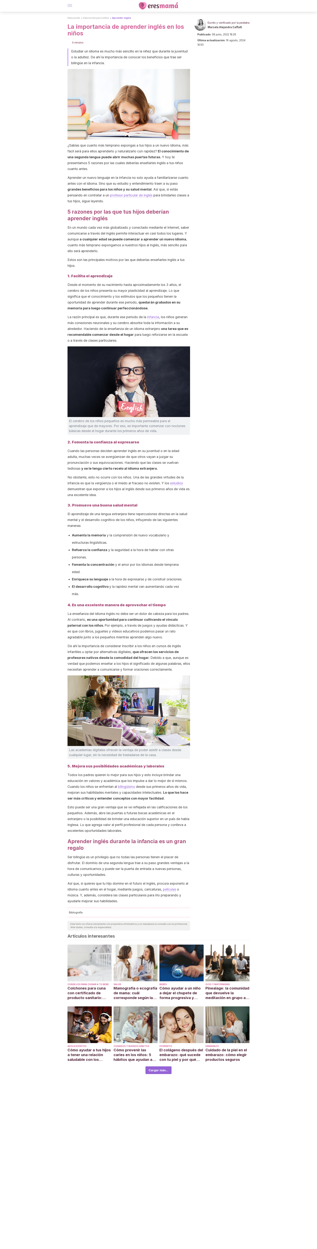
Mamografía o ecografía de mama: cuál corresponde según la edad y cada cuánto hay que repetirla (135, 993)
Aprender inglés (121, 18)
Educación (74, 18)
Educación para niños (96, 18)
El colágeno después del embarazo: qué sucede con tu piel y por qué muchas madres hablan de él (181, 1055)
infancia (153, 317)
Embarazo (212, 1046)
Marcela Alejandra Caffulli (225, 27)
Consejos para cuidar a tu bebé (88, 984)
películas (169, 889)
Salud (117, 984)
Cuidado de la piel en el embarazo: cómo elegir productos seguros (226, 1055)
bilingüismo (126, 787)
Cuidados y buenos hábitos (131, 1046)
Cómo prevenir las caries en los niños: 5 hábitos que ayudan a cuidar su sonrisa (133, 1055)
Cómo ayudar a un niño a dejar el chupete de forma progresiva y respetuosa (180, 993)
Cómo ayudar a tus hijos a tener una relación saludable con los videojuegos (89, 1055)
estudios (176, 483)
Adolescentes (77, 1046)
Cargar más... (158, 1070)
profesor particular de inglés (131, 195)
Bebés (163, 984)
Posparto (165, 1046)
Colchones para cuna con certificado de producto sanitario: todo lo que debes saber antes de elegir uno (89, 993)
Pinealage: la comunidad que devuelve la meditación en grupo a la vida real (227, 993)
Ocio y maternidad (217, 984)
